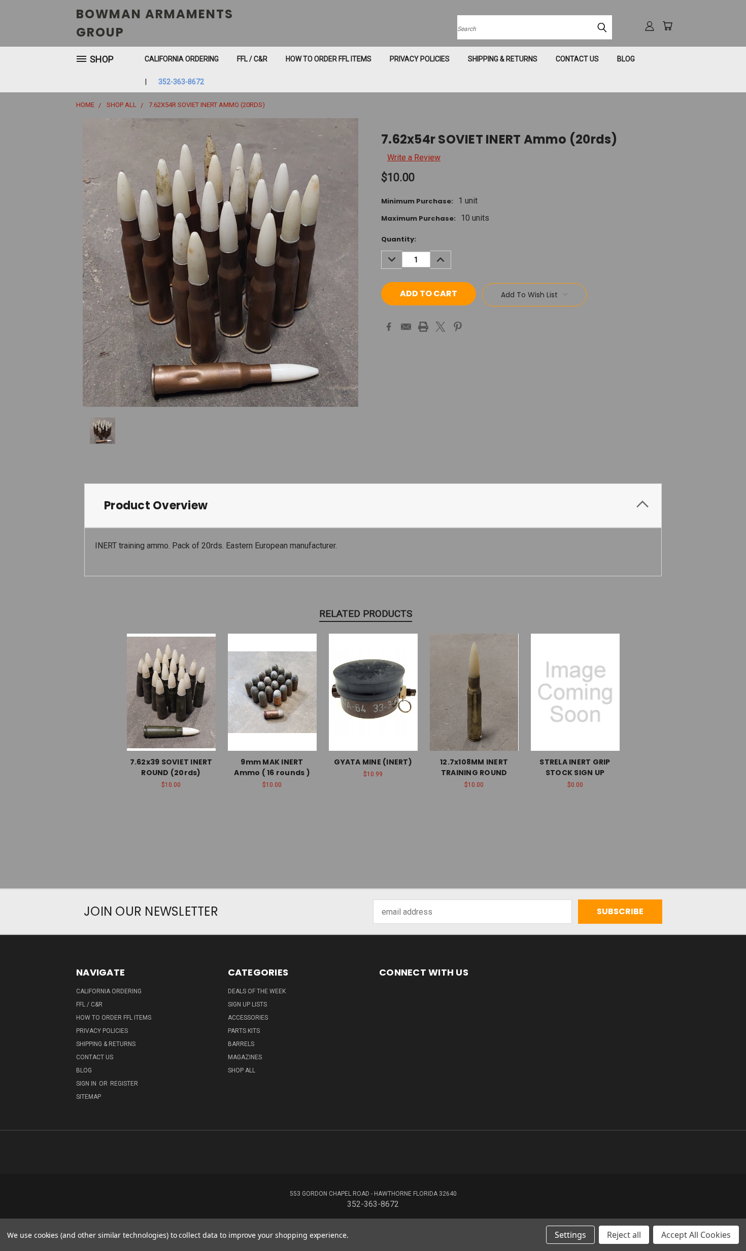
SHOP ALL (241, 1070)
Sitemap (88, 1096)
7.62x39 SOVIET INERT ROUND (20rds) (171, 767)
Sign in (87, 1083)
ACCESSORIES (248, 1017)
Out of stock (171, 701)
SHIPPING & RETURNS (502, 59)
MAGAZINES (245, 1057)
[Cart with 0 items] (667, 26)
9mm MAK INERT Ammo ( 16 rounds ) (272, 767)
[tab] (373, 505)
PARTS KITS (244, 1030)
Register (124, 1083)
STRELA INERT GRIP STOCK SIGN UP (574, 767)
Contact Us (577, 59)
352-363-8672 (181, 82)
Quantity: (398, 239)
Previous (717, 1219)
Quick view (171, 680)
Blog (626, 59)
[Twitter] (440, 327)
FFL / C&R (252, 59)
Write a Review (413, 157)
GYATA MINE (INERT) (373, 762)
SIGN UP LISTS (247, 1004)
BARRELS (241, 1044)
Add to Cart (272, 701)
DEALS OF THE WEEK (257, 991)
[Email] (406, 327)
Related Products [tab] (365, 613)
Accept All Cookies (696, 1234)
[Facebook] (389, 327)
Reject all (624, 1234)
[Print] (423, 327)
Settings (570, 1234)
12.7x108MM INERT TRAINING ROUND (474, 767)
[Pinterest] (458, 327)
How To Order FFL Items (328, 59)
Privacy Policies (420, 59)
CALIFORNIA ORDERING (182, 59)
